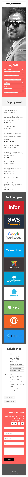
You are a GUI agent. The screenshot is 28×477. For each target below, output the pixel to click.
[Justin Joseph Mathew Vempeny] (14, 4)
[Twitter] (14, 473)
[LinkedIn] (15, 473)
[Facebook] (12, 473)
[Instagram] (17, 473)
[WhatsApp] (10, 473)
